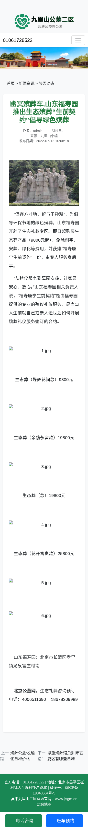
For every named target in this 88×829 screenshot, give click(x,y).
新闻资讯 (26, 83)
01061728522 (18, 40)
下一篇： (41, 756)
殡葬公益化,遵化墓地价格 (22, 756)
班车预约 (65, 820)
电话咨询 (24, 820)
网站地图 (44, 804)
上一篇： (4, 756)
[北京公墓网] (44, 350)
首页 (11, 83)
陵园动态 (46, 83)
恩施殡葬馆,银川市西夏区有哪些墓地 (65, 756)
